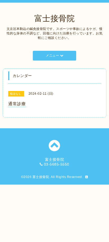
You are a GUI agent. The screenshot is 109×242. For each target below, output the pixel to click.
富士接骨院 (54, 18)
